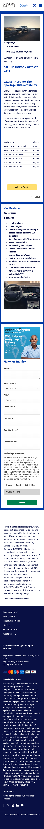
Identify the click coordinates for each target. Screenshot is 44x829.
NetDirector (10, 814)
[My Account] (34, 5)
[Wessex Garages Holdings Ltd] (8, 5)
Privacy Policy (8, 616)
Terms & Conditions (11, 621)
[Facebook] (4, 805)
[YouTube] (22, 805)
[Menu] (40, 5)
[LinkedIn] (17, 805)
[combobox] (22, 388)
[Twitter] (8, 805)
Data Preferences (10, 629)
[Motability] (23, 5)
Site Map (6, 625)
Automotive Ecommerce (29, 814)
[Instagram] (13, 805)
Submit (22, 503)
